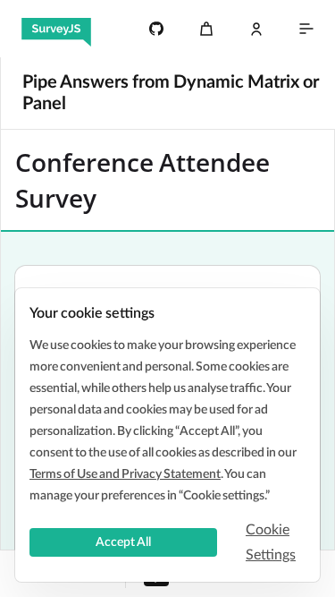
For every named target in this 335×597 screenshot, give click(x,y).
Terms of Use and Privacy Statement (125, 474)
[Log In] (256, 28)
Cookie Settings (271, 542)
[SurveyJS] (56, 28)
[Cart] (206, 28)
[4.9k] (156, 28)
